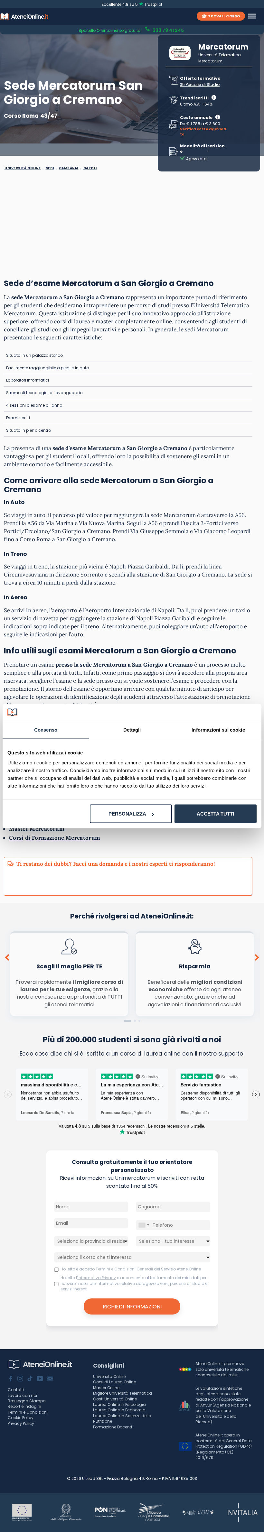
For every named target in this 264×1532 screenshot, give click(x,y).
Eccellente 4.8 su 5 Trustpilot (132, 4)
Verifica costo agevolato (203, 132)
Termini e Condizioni (28, 1412)
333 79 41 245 (168, 29)
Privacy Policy (21, 1423)
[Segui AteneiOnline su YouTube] (40, 1379)
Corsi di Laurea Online (114, 1382)
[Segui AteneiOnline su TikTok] (30, 1379)
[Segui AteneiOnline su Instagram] (20, 1379)
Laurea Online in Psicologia (119, 1404)
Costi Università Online (115, 1399)
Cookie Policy (20, 1417)
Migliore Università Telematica (122, 1393)
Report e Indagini (24, 1406)
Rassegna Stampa (27, 1401)
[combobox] (143, 1225)
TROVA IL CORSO (224, 16)
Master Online (106, 1387)
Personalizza (127, 814)
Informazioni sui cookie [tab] (218, 729)
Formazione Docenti (112, 1427)
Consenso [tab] (45, 729)
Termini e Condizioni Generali (124, 1269)
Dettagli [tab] (132, 729)
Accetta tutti (215, 814)
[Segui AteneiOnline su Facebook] (11, 1379)
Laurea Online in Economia (119, 1410)
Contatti (16, 1389)
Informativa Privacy (97, 1277)
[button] (127, 1021)
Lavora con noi (22, 1395)
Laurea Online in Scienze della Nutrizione (122, 1418)
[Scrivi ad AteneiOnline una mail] (50, 1379)
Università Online (109, 1376)
